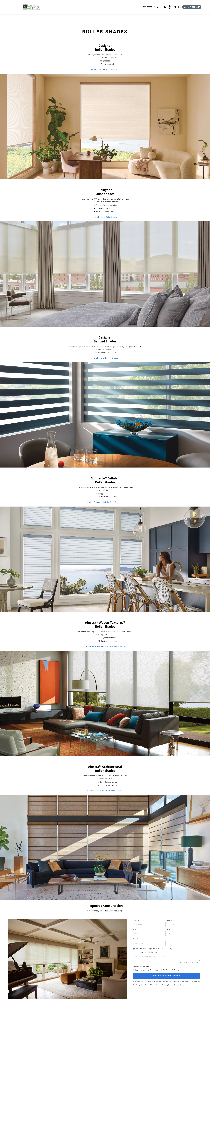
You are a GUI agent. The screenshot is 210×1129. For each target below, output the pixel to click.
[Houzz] (179, 7)
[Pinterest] (175, 7)
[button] (11, 7)
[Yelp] (170, 7)
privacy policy (196, 981)
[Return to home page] (54, 7)
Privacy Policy (168, 985)
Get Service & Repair (171, 970)
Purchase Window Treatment (146, 970)
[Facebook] (165, 7)
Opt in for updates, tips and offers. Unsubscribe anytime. (156, 949)
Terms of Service (179, 985)
